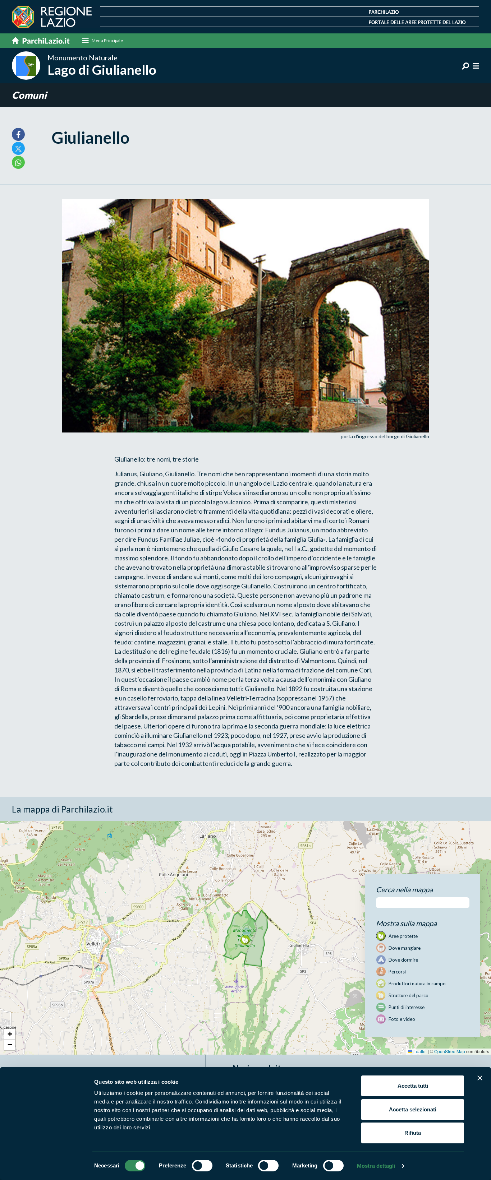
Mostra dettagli (376, 1166)
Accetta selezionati (412, 1109)
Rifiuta (412, 1133)
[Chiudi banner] (479, 1077)
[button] (245, 940)
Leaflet (419, 1051)
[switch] (202, 1165)
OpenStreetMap (449, 1051)
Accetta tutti (413, 1086)
